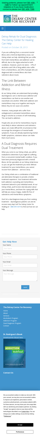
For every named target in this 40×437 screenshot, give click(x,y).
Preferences (20, 432)
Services (6, 316)
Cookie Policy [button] (25, 411)
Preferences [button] (7, 416)
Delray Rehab (11, 228)
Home (5, 311)
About (5, 313)
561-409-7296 (28, 9)
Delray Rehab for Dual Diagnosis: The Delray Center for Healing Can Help (19, 40)
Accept (20, 425)
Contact (6, 326)
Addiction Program (10, 321)
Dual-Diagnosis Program (12, 323)
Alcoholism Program (10, 318)
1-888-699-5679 (15, 207)
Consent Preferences (10, 294)
